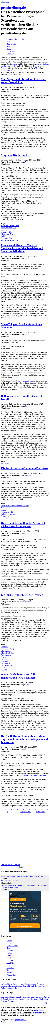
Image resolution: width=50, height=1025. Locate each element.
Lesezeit (4, 657)
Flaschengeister (6, 232)
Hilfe (8, 47)
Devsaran (12, 1022)
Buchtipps (4, 647)
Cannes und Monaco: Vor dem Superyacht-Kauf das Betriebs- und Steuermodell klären (22, 248)
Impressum (11, 51)
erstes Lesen (5, 518)
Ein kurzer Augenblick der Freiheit (22, 594)
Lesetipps (4, 661)
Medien (9, 953)
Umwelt (9, 970)
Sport (8, 965)
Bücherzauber (6, 651)
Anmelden (10, 54)
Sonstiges (10, 963)
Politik (9, 958)
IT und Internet (12, 946)
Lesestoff (4, 667)
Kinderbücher (44, 999)
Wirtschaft (10, 972)
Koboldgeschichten (8, 514)
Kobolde (4, 236)
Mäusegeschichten (7, 512)
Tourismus (10, 968)
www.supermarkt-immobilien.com (33, 775)
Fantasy (4, 510)
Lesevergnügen (6, 665)
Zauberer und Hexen (8, 228)
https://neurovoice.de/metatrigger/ (24, 381)
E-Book (4, 999)
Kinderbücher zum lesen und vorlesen (15, 506)
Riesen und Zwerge (8, 234)
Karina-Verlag (24, 999)
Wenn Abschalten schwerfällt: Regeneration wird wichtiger (19, 676)
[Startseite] (5, 2)
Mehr (47, 1003)
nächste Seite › (25, 812)
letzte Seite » (40, 812)
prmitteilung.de (13, 7)
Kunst (9, 948)
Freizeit (28, 406)
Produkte (10, 960)
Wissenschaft (11, 975)
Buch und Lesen (37, 997)
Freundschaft (5, 516)
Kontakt (9, 49)
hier (16, 72)
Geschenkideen (12, 999)
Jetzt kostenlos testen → (25, 926)
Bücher (46, 997)
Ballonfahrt (5, 463)
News (27, 89)
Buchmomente (6, 655)
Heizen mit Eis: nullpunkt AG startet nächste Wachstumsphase (23, 525)
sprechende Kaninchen (9, 240)
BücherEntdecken (7, 653)
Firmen (9, 941)
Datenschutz (11, 44)
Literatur (28, 475)
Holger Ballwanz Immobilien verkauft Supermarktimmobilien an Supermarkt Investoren (24, 739)
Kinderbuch (34, 999)
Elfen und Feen (6, 238)
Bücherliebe (5, 663)
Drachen (4, 230)
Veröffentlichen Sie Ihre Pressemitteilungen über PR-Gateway (23, 984)
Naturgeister (5, 508)
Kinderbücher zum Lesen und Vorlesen (24, 468)
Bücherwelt (5, 659)
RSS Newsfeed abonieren (10, 865)
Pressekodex (5, 70)
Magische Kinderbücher (15, 155)
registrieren (15, 64)
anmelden (37, 1013)
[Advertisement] (25, 839)
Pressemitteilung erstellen (16, 39)
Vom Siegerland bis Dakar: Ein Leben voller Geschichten (22, 876)
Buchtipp (19, 997)
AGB (9, 42)
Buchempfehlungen (8, 649)
